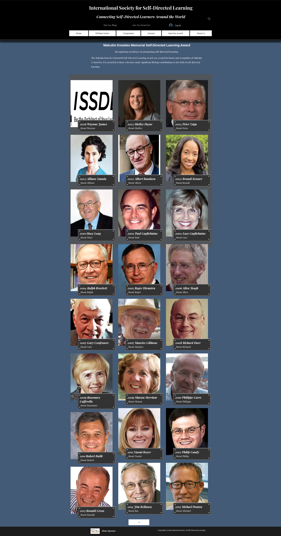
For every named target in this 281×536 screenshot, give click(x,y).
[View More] (138, 522)
